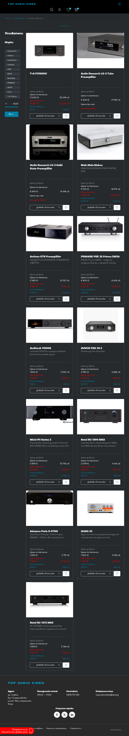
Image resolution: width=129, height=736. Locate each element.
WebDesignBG (115, 730)
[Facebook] (57, 715)
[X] (64, 715)
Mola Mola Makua (98, 168)
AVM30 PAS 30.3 (93, 349)
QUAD (9, 87)
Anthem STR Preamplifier (49, 260)
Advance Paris (12, 51)
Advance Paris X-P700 (47, 536)
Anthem (10, 55)
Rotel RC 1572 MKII (48, 628)
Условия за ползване (34, 728)
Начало (8, 18)
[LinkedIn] (72, 715)
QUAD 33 (100, 536)
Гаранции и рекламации (56, 728)
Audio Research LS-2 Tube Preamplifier (97, 75)
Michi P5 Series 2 (49, 444)
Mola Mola (11, 78)
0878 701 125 (72, 695)
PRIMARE (11, 83)
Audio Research (13, 60)
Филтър (13, 114)
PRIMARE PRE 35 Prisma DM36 (100, 260)
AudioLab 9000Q (49, 353)
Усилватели (19, 18)
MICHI (9, 74)
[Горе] (124, 732)
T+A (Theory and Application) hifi (13, 96)
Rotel (9, 92)
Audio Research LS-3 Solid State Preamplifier (46, 167)
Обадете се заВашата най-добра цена (14, 731)
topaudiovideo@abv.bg (107, 695)
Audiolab (10, 65)
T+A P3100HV (38, 74)
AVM (9, 69)
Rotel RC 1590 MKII (100, 445)
